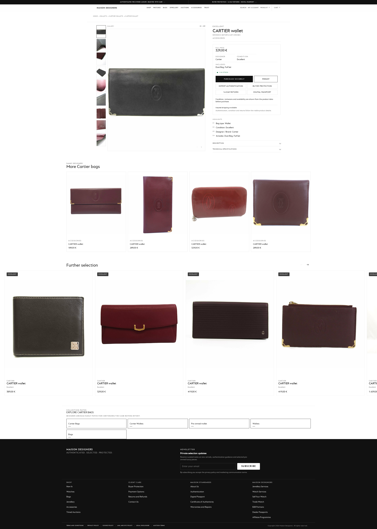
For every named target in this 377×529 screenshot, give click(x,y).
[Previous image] (197, 147)
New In (69, 487)
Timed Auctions (73, 512)
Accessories (196, 7)
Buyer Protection (135, 487)
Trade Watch (258, 502)
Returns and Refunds (137, 497)
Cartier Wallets (116, 16)
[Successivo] (308, 264)
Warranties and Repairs (200, 507)
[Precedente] (301, 264)
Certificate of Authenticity (202, 502)
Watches (157, 7)
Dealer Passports (260, 512)
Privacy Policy (93, 525)
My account (253, 7)
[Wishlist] (266, 79)
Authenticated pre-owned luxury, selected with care (141, 2)
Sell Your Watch (259, 497)
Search (243, 7)
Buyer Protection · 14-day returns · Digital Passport (233, 2)
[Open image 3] (101, 58)
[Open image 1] (101, 31)
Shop (149, 7)
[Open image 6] (101, 99)
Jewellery (174, 7)
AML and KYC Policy (124, 525)
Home (95, 16)
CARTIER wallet (75, 244)
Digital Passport (197, 497)
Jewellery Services (260, 487)
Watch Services (259, 492)
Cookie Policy (108, 525)
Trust (206, 7)
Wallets (103, 16)
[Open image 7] (101, 113)
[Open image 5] (101, 85)
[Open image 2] (101, 45)
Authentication (197, 492)
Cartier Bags (74, 424)
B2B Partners (258, 507)
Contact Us (133, 502)
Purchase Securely (234, 79)
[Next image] (202, 147)
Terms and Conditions (75, 525)
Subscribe (248, 466)
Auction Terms (159, 525)
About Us (194, 487)
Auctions (185, 7)
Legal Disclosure (142, 525)
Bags (165, 7)
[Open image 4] (101, 72)
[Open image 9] (101, 140)
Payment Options (136, 492)
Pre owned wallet (199, 424)
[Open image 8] (101, 126)
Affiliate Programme (261, 517)
